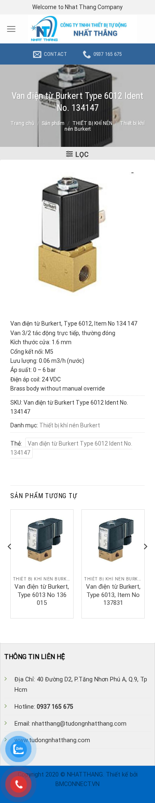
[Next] (145, 563)
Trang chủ (22, 123)
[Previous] (10, 563)
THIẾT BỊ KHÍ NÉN (92, 123)
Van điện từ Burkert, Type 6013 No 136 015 (41, 594)
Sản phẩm (53, 123)
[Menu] (11, 29)
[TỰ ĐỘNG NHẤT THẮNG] (82, 28)
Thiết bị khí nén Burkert (69, 425)
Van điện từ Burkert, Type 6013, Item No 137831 (113, 594)
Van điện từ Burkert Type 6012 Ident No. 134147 (71, 448)
